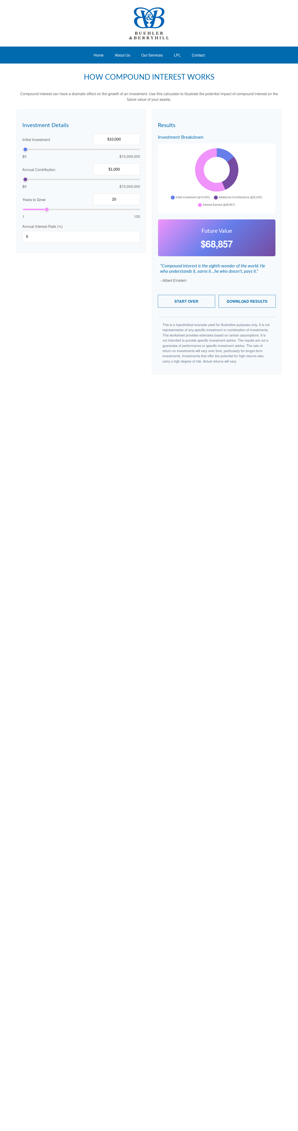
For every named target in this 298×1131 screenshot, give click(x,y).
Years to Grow (34, 199)
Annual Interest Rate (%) (42, 226)
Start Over (186, 301)
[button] (98, 55)
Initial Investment (36, 139)
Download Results (247, 301)
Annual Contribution (38, 169)
